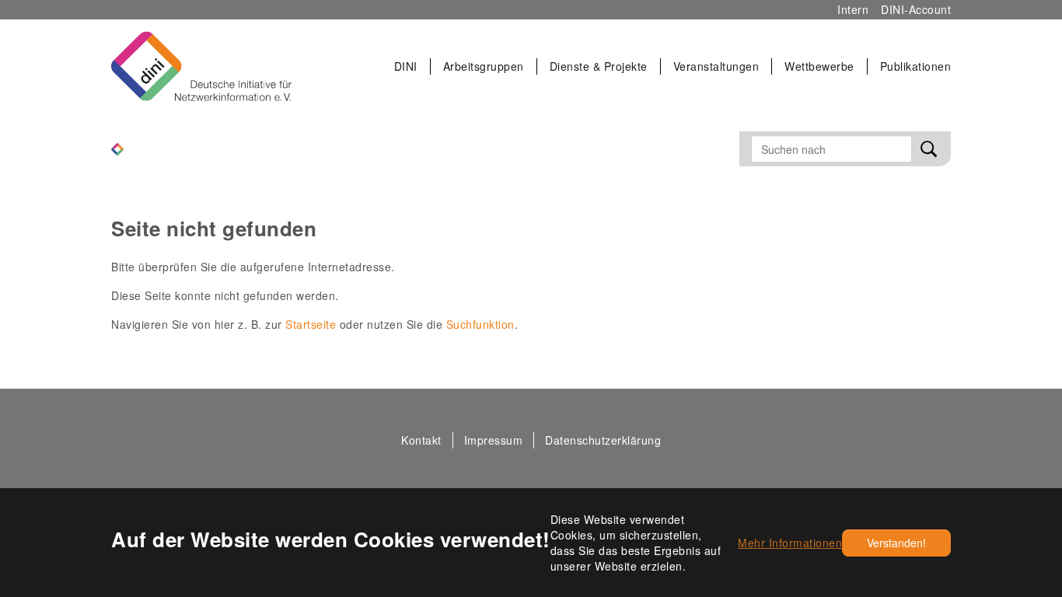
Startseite (310, 324)
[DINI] (117, 147)
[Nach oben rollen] (1017, 440)
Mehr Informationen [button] (790, 542)
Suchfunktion (480, 324)
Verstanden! (896, 542)
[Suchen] (929, 148)
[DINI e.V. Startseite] (201, 66)
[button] (406, 66)
